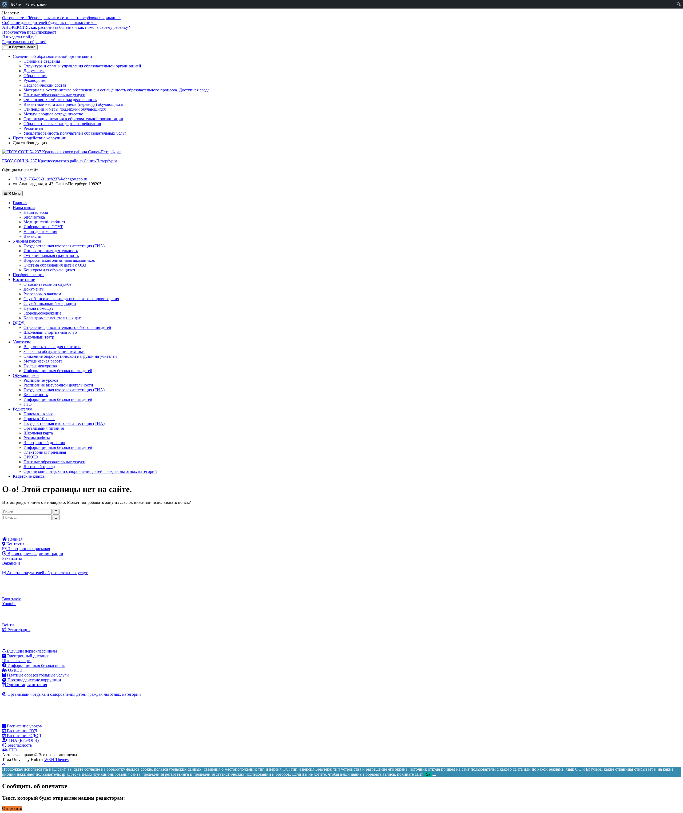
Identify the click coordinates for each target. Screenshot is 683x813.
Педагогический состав (44, 85)
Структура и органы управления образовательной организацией (82, 66)
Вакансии (32, 236)
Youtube (9, 603)
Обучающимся (26, 375)
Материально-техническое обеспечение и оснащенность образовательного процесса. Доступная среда (116, 90)
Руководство (34, 80)
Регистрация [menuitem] (36, 4)
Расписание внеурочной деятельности (58, 385)
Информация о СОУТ (43, 226)
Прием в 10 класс (39, 418)
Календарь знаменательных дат (52, 318)
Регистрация (18, 629)
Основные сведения (41, 61)
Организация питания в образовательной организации (73, 118)
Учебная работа (27, 241)
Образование (35, 75)
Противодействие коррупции (39, 138)
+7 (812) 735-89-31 (29, 179)
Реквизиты (33, 128)
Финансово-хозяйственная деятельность (60, 99)
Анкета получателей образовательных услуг (47, 572)
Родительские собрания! (24, 41)
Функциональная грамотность (51, 255)
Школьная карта (38, 433)
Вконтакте (11, 599)
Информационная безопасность (35, 665)
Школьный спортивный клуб (50, 332)
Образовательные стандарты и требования (62, 123)
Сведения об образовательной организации (52, 56)
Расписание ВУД (21, 731)
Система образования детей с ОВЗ (54, 265)
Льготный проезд (39, 466)
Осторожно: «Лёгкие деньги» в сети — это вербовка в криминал (61, 17)
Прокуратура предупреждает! (29, 32)
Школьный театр (38, 337)
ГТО (27, 404)
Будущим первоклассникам (31, 651)
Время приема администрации (34, 553)
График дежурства (40, 366)
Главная (20, 202)
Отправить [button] (12, 808)
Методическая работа (42, 361)
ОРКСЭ (30, 457)
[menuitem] (4, 4)
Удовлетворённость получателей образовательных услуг (74, 133)
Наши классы (35, 212)
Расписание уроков (40, 380)
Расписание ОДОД (23, 735)
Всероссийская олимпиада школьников (59, 260)
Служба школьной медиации (49, 303)
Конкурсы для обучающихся (49, 270)
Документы (34, 71)
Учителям (22, 342)
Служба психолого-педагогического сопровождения (71, 298)
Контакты (14, 544)
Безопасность (35, 394)
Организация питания (43, 428)
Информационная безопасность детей (57, 370)
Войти (8, 625)
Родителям (22, 409)
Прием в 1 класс (38, 414)
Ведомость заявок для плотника (52, 346)
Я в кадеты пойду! (19, 37)
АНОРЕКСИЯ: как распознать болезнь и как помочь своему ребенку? (66, 27)
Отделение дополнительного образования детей (67, 327)
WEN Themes (56, 759)
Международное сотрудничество (53, 114)
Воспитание (24, 279)
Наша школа (24, 207)
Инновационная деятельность (50, 250)
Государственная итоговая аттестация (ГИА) (64, 246)
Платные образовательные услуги (54, 94)
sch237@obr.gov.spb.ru (67, 179)
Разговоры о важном (42, 294)
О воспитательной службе (47, 284)
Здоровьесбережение (42, 313)
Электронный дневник (44, 442)
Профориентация (28, 274)
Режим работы (36, 438)
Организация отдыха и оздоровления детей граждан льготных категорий (90, 471)
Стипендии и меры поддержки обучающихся (64, 109)
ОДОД (19, 322)
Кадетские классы (29, 476)
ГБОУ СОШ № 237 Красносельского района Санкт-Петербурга (59, 161)
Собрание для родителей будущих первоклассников (49, 22)
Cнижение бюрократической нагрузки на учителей (70, 356)
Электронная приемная (44, 452)
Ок (428, 774)
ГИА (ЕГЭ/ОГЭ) (23, 740)
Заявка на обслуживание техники (54, 351)
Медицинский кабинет (44, 222)
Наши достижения (40, 231)
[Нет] (434, 775)
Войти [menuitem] (16, 4)
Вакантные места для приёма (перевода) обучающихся (73, 104)
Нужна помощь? (38, 308)
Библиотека (34, 217)
